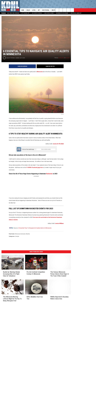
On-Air (28, 10)
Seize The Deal (45, 10)
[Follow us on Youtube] (72, 10)
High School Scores (49, 13)
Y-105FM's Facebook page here (34, 167)
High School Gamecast (76, 13)
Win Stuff (54, 10)
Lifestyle (17, 236)
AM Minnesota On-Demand (62, 13)
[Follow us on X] (68, 10)
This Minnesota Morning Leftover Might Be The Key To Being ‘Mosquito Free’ (12, 299)
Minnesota (40, 71)
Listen (33, 10)
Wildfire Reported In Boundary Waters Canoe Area (59, 298)
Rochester (49, 174)
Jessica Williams (59, 223)
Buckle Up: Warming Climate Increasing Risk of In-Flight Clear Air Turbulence (11, 274)
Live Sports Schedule (37, 13)
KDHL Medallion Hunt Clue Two (35, 298)
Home (22, 10)
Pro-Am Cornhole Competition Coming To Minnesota (36, 273)
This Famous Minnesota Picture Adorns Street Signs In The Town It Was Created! (59, 274)
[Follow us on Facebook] (64, 10)
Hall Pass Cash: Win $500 (13, 13)
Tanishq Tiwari (61, 57)
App (39, 10)
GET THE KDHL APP (25, 13)
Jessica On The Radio (10, 57)
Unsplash (67, 57)
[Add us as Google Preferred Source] (61, 10)
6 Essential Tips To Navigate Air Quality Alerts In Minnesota (34, 228)
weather (28, 233)
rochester (23, 233)
